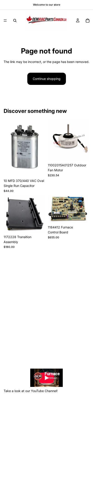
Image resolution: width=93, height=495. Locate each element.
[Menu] (5, 20)
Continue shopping (46, 79)
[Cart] (88, 21)
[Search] (15, 21)
